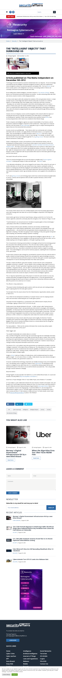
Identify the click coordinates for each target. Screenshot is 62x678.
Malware (15, 553)
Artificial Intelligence (30, 653)
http (21, 376)
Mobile (25, 664)
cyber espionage (25, 125)
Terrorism (43, 653)
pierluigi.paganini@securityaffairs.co (16, 636)
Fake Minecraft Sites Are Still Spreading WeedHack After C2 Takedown (33, 550)
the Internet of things (44, 92)
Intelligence (25, 409)
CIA (52, 236)
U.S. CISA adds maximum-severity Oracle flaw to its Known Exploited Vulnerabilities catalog (32, 539)
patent (40, 161)
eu (48, 386)
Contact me (44, 664)
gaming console (39, 137)
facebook (11, 404)
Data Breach (10, 661)
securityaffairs (26, 376)
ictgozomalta (44, 386)
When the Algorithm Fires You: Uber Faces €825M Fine (43, 452)
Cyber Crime (10, 653)
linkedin (20, 404)
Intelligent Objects (34, 409)
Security (14, 41)
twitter (29, 404)
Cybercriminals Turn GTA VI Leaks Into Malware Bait (30, 559)
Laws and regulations (30, 659)
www (39, 386)
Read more (11, 460)
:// (22, 376)
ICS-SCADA (43, 656)
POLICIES (43, 661)
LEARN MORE (12, 640)
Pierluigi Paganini (12, 56)
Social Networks (45, 651)
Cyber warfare (16, 520)
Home (8, 41)
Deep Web (9, 664)
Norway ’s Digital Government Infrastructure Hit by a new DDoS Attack (21, 16)
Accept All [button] (14, 674)
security (49, 409)
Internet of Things (29, 656)
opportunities (38, 363)
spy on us (39, 133)
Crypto (42, 659)
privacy (47, 117)
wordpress (34, 376)
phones (49, 86)
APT (7, 659)
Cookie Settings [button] (6, 674)
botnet (13, 355)
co (30, 376)
